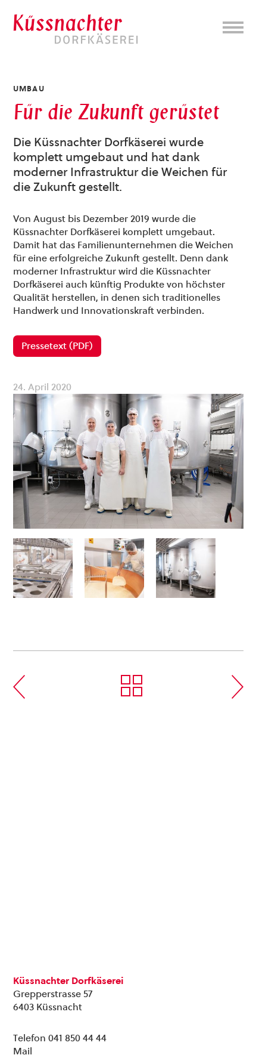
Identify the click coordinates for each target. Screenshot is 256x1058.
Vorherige (19, 687)
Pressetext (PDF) (57, 345)
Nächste (237, 687)
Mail (22, 1051)
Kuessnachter (75, 29)
